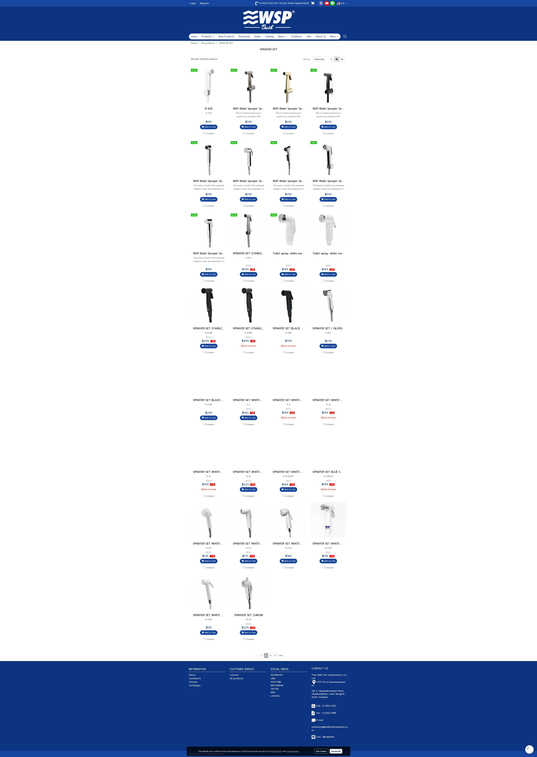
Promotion (244, 36)
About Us (320, 36)
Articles (193, 682)
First (256, 655)
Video (257, 36)
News (281, 36)
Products (207, 36)
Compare (210, 133)
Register (204, 3)
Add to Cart (210, 126)
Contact (234, 675)
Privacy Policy (276, 751)
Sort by (307, 59)
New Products (226, 36)
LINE (273, 678)
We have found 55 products (204, 59)
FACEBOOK (277, 675)
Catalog (269, 36)
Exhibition (296, 36)
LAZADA (275, 696)
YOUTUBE (276, 682)
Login (193, 3)
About (192, 675)
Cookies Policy (293, 751)
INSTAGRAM (277, 685)
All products (236, 678)
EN (342, 3)
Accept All (336, 751)
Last (280, 655)
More (333, 36)
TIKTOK (275, 689)
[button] (345, 36)
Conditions (195, 678)
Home (194, 36)
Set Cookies (321, 751)
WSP (273, 692)
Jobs (308, 36)
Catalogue (195, 685)
